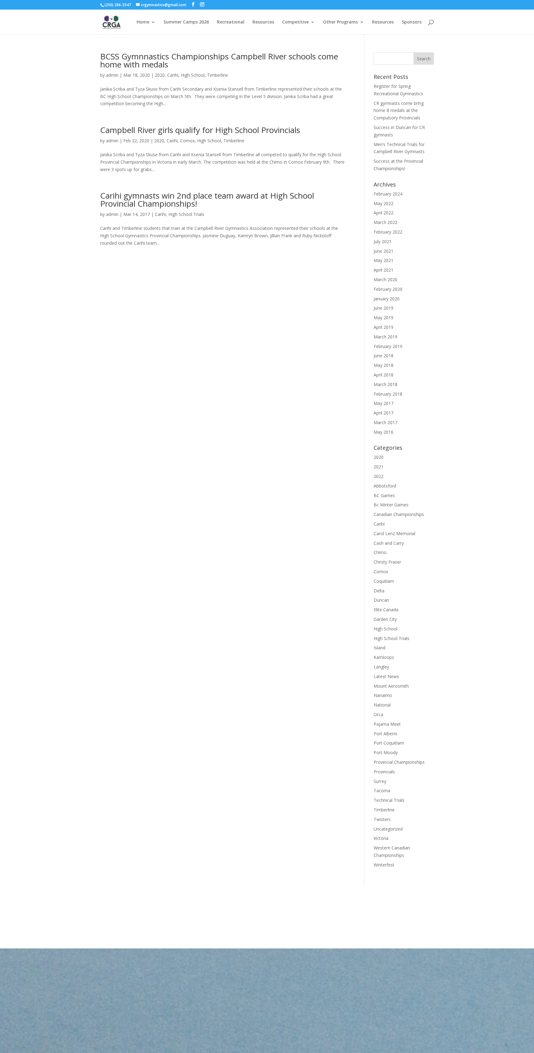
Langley (381, 667)
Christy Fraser (387, 562)
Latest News (386, 676)
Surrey (380, 781)
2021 (379, 467)
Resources (263, 22)
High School (193, 75)
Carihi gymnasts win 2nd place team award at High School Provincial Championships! (207, 199)
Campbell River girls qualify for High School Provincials (200, 129)
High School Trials (186, 214)
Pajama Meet (387, 724)
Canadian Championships (399, 514)
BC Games (384, 495)
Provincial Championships (399, 762)
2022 (379, 476)
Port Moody (386, 752)
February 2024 (388, 194)
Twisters (382, 819)
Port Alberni (385, 734)
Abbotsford (385, 486)
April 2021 (383, 270)
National (382, 705)
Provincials (384, 772)
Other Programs (340, 22)
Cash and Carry (389, 543)
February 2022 (388, 232)
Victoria (381, 838)
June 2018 (383, 356)
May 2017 (383, 403)
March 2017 (385, 422)
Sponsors (412, 22)
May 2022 (383, 203)
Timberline (217, 75)
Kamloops (384, 657)
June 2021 (383, 251)
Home (143, 22)
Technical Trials (389, 800)
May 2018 (383, 365)
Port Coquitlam (389, 743)
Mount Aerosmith (391, 686)
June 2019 (383, 308)
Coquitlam (384, 581)
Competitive (295, 22)
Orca (378, 714)
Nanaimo (383, 695)
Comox (187, 141)
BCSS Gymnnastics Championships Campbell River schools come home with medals (219, 60)
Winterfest (384, 865)
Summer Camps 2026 (186, 22)
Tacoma (382, 790)
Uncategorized (388, 829)
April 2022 (383, 213)
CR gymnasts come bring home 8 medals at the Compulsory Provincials (399, 110)
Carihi (172, 75)
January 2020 (387, 299)
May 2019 (383, 317)
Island (379, 648)
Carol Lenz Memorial (394, 533)
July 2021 (383, 241)
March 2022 (385, 222)
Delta (379, 591)
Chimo (380, 552)
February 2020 (388, 289)
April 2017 (383, 413)
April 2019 (383, 327)
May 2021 (383, 260)
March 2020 (385, 279)
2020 (160, 75)
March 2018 (385, 384)
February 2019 (388, 346)
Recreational (230, 22)
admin (112, 75)
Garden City (385, 619)
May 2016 (383, 432)
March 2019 (385, 337)
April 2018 (383, 375)
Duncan (381, 600)
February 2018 (388, 394)
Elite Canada (386, 609)
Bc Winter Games (391, 505)
